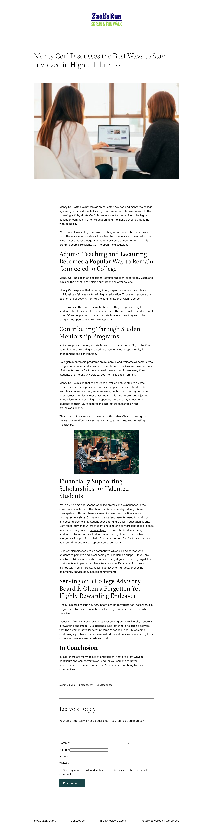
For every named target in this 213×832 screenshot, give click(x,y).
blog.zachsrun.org (45, 820)
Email (63, 756)
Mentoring (97, 349)
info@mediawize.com (113, 820)
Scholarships (98, 530)
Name (64, 749)
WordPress (172, 820)
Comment (66, 742)
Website (64, 763)
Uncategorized (104, 684)
